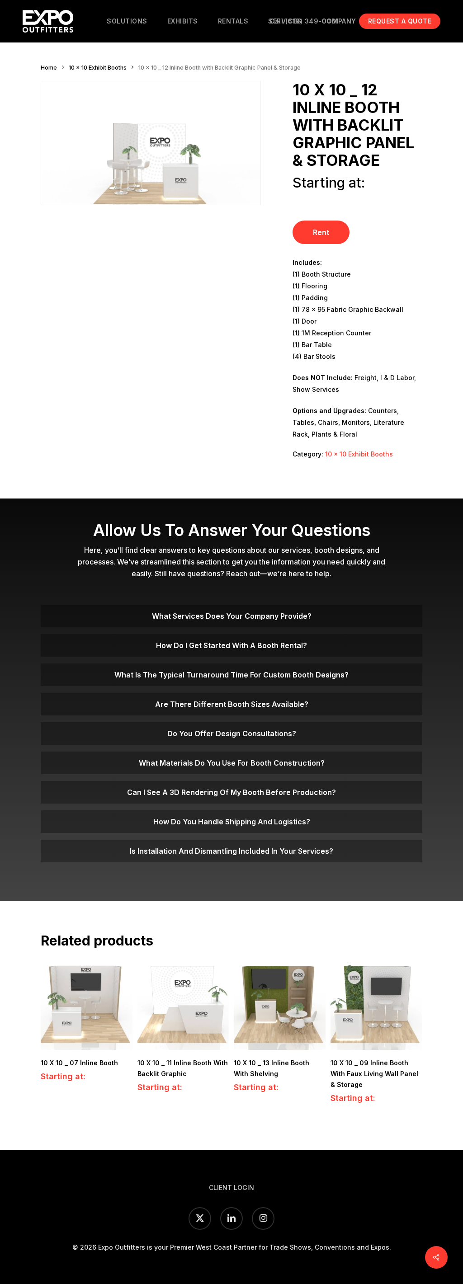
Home (49, 67)
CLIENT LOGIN (231, 1187)
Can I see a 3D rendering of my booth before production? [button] (231, 792)
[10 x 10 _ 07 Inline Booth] (86, 1004)
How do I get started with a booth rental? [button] (231, 645)
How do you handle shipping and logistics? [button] (231, 821)
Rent (321, 232)
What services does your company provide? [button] (232, 616)
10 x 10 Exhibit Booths (98, 67)
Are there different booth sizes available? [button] (231, 704)
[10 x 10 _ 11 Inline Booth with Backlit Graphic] (183, 1004)
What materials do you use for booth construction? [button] (232, 762)
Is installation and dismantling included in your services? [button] (231, 851)
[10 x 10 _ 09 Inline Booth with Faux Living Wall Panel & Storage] (376, 1004)
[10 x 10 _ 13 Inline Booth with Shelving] (280, 1004)
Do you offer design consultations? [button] (231, 733)
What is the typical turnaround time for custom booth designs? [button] (231, 674)
